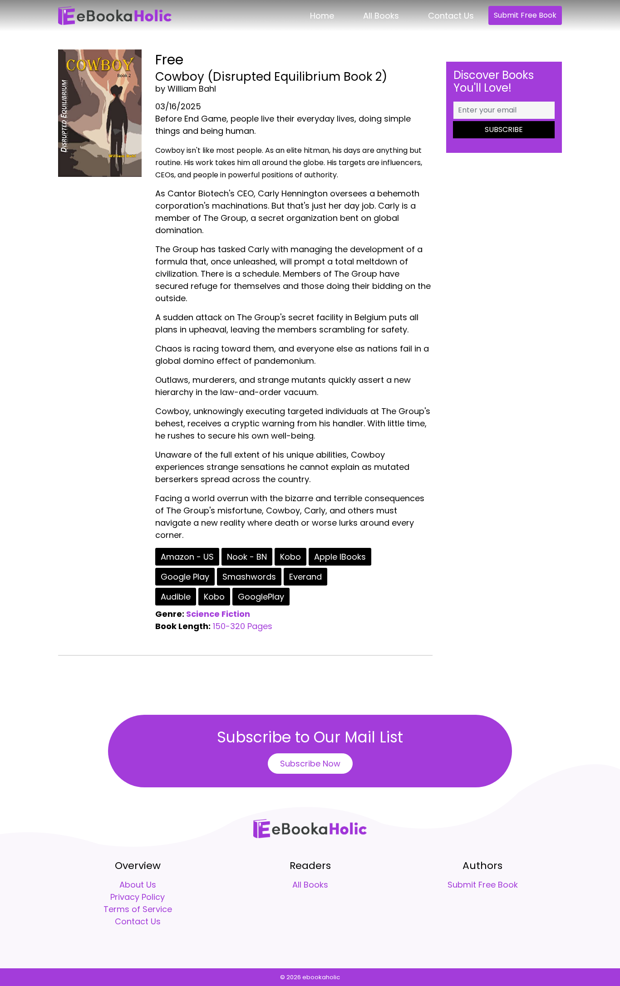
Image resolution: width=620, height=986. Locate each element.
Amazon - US (187, 556)
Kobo (290, 556)
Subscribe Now (310, 763)
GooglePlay (261, 596)
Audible (176, 596)
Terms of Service (137, 909)
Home (322, 15)
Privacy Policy (137, 897)
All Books (381, 15)
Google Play (185, 576)
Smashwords (249, 576)
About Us (137, 884)
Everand (305, 576)
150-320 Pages (242, 626)
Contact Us (451, 15)
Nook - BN (247, 556)
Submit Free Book (525, 15)
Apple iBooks (340, 556)
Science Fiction (218, 614)
